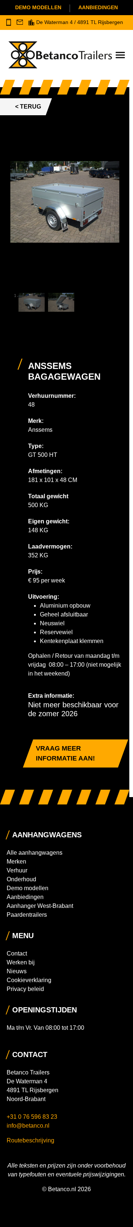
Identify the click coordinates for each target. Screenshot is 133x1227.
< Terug (28, 106)
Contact (17, 953)
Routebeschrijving (30, 1140)
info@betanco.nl (28, 1125)
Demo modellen (38, 7)
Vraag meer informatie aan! (65, 753)
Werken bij (21, 962)
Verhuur (17, 870)
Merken (16, 861)
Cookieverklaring (29, 980)
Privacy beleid (25, 989)
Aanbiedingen (98, 7)
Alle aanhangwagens (34, 853)
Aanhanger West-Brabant (40, 906)
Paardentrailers (27, 915)
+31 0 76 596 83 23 (33, 1117)
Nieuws (17, 971)
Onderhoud (21, 879)
